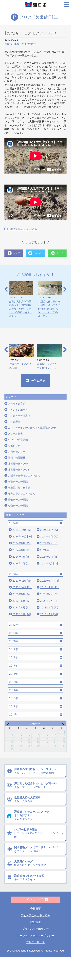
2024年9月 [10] (49, 536)
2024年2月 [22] (21, 563)
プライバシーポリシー (35, 928)
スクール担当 (15, 433)
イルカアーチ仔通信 (19, 415)
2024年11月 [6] (49, 529)
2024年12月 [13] (22, 529)
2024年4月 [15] (21, 556)
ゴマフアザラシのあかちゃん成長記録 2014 (32, 427)
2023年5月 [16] (49, 600)
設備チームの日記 (18, 499)
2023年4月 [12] (21, 607)
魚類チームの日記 (18, 505)
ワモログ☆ (14, 445)
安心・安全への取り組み (35, 915)
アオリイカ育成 (16, 403)
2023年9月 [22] (49, 587)
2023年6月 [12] (21, 600)
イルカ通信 (14, 421)
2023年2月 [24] (21, 614)
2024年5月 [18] (49, 550)
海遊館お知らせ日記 (19, 487)
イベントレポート (18, 409)
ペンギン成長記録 (18, 439)
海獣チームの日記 (18, 481)
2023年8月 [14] (21, 594)
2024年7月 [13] (49, 543)
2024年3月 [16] (49, 556)
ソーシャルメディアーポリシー (35, 935)
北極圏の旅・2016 (18, 463)
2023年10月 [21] (22, 587)
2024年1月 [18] (49, 563)
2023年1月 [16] (49, 614)
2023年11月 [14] (49, 580)
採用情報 (35, 922)
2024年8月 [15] (21, 543)
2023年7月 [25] (49, 594)
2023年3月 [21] (49, 607)
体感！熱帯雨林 (16, 457)
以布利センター (16, 451)
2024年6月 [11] (21, 550)
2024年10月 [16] (22, 536)
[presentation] (6, 289)
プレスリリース (35, 942)
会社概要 (35, 908)
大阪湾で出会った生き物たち (20, 43)
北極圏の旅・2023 (18, 469)
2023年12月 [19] (22, 580)
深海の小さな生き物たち (21, 493)
